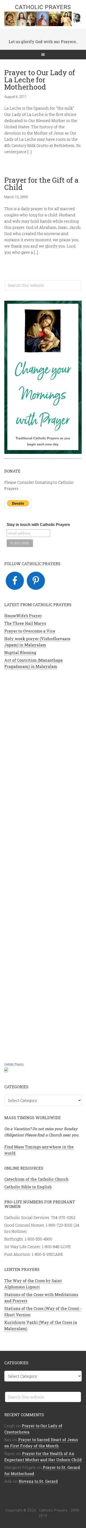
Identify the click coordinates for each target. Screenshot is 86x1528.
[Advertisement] (43, 865)
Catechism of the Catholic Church (36, 1179)
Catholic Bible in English (28, 1186)
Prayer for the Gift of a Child (41, 183)
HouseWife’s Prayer (23, 615)
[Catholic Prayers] (6, 1069)
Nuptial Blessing (20, 652)
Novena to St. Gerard (38, 1481)
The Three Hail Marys (25, 623)
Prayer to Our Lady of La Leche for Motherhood (39, 79)
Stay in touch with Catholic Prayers (38, 525)
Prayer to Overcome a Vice (29, 630)
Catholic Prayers (43, 7)
